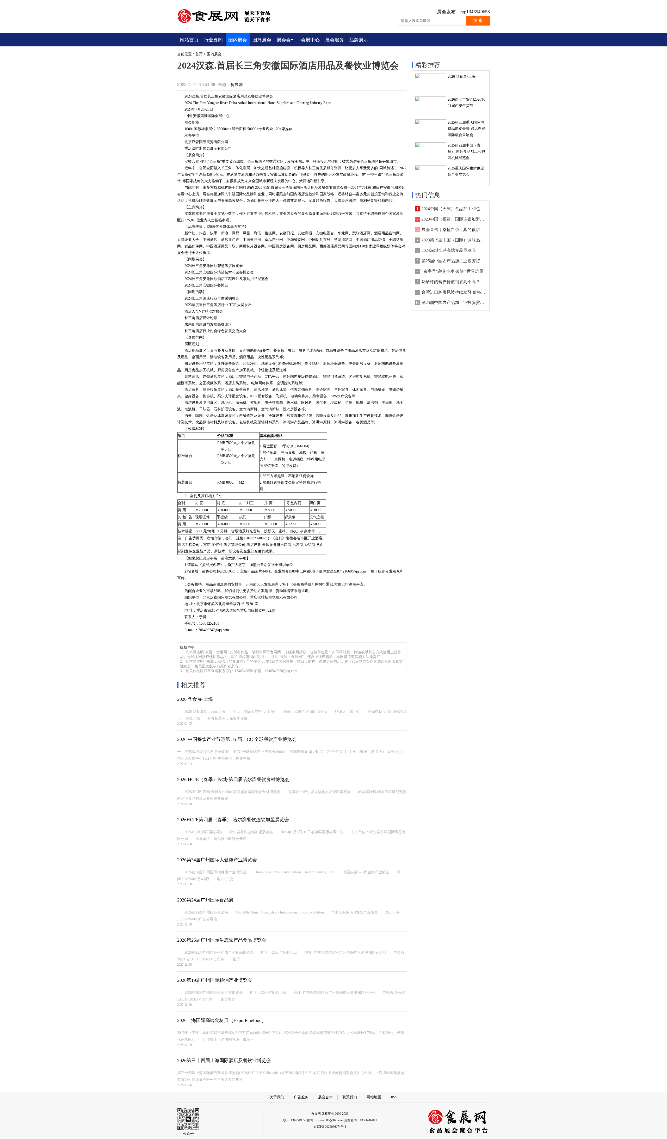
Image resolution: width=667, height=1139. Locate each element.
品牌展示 (358, 39)
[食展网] (227, 23)
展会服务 (334, 39)
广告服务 (301, 1097)
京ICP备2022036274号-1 (330, 1127)
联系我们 (349, 1097)
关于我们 (277, 1097)
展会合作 (325, 1097)
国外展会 (261, 39)
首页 (199, 54)
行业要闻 (213, 39)
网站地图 (374, 1097)
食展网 (236, 84)
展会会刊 (286, 39)
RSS (394, 1097)
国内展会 (237, 39)
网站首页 (189, 39)
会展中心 (310, 39)
